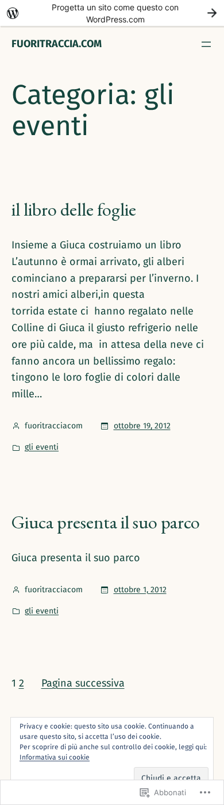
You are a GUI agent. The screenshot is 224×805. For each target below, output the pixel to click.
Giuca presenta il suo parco (105, 522)
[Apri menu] (206, 44)
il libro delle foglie (73, 209)
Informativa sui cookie (55, 757)
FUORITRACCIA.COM (56, 43)
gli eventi (42, 447)
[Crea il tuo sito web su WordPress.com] (112, 13)
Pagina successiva (83, 683)
